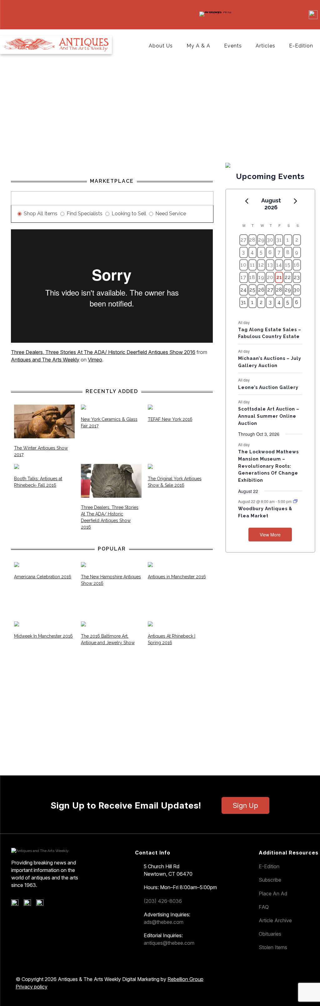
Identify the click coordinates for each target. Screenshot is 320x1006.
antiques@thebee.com (169, 943)
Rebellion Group (185, 979)
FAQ (264, 907)
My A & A (198, 46)
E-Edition (301, 46)
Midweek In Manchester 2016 (43, 636)
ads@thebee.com (163, 922)
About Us (161, 46)
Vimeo (95, 359)
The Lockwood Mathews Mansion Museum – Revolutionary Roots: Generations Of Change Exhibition (268, 466)
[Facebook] (17, 904)
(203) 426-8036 (163, 901)
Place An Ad (273, 893)
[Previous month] (246, 201)
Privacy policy (32, 987)
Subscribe (270, 880)
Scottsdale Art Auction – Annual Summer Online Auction (268, 416)
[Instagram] (42, 904)
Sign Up (245, 805)
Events (233, 46)
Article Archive (275, 920)
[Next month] (295, 201)
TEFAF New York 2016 (170, 419)
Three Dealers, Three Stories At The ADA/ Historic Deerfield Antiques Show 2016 (103, 352)
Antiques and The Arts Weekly (45, 359)
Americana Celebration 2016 (42, 576)
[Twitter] (29, 904)
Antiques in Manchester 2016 (177, 576)
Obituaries (270, 934)
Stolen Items (273, 947)
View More (270, 534)
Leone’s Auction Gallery (268, 387)
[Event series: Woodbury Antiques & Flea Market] (295, 501)
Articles (265, 46)
